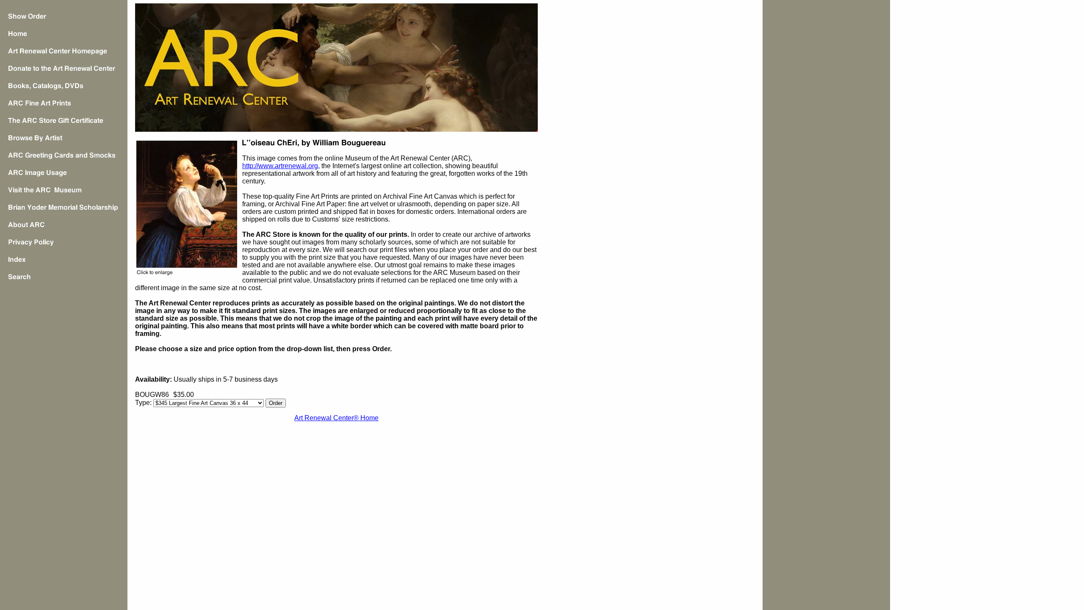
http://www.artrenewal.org (280, 165)
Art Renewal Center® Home (336, 417)
